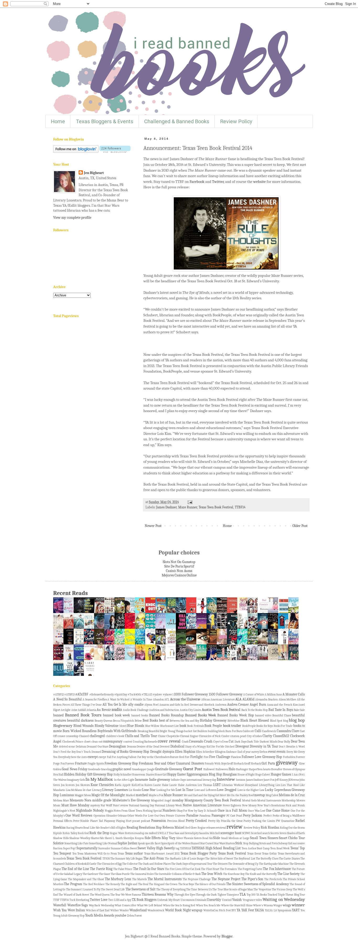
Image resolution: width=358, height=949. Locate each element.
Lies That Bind (290, 785)
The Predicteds (273, 879)
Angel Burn (258, 704)
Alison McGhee (287, 699)
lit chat (87, 790)
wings (287, 905)
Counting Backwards (145, 741)
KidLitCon (138, 785)
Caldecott (248, 731)
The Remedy (112, 884)
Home (58, 121)
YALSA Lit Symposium (278, 910)
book (183, 726)
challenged (97, 736)
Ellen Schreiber (205, 752)
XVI (233, 910)
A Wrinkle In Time (141, 699)
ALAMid (248, 699)
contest (127, 741)
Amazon (164, 704)
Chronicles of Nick (210, 736)
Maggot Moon (83, 795)
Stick (238, 843)
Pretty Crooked (196, 821)
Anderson (220, 704)
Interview (226, 779)
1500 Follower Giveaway (225, 694)
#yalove (157, 694)
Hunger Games (281, 774)
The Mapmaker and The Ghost (86, 879)
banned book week (116, 715)
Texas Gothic (269, 853)
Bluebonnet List (169, 726)
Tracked (272, 894)
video (259, 900)
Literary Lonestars (115, 790)
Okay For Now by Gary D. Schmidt (197, 810)
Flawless (236, 757)
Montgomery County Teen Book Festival (213, 800)
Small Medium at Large (235, 838)
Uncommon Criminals (193, 900)
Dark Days (241, 741)
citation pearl (238, 736)
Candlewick (269, 731)
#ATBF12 (58, 694)
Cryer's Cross (220, 741)
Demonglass (117, 746)
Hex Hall (58, 774)
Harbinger (242, 769)
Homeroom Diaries (143, 774)
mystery (95, 805)
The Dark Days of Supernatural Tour (191, 864)
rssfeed (153, 833)
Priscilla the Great (232, 821)
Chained (84, 736)
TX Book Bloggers (144, 900)
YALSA (259, 910)
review (234, 826)
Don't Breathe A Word (292, 746)
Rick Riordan (270, 827)
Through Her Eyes (184, 894)
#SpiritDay (120, 694)
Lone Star (148, 790)
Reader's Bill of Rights (113, 827)
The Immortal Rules (142, 874)
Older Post (300, 526)
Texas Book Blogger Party (199, 853)
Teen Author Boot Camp (256, 848)
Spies (164, 843)
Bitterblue (233, 720)
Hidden (69, 774)
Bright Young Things (171, 731)
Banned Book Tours (83, 714)
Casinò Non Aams (179, 571)
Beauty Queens (103, 720)
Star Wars (219, 843)
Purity (247, 821)
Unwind (227, 900)
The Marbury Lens (118, 879)
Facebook (197, 181)
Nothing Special (152, 810)
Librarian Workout (233, 785)
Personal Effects (62, 821)
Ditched (230, 746)
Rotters (129, 833)
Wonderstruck (156, 910)
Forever (300, 757)
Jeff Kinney (281, 780)
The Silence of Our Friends (210, 884)
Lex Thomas (205, 785)
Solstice (58, 843)
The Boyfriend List (244, 858)
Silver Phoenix (184, 838)
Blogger (226, 936)
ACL (166, 699)
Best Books (150, 720)
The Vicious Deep (282, 889)
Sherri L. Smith (114, 838)
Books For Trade (283, 726)
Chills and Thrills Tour (141, 736)
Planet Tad (96, 821)
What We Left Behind (149, 905)
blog (285, 720)
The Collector (130, 864)
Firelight (196, 757)
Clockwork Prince (72, 741)
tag (177, 848)
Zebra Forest (134, 915)
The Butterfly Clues (267, 858)
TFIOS (106, 858)
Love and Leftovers (205, 790)
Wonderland (138, 910)
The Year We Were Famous (125, 894)
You (303, 910)
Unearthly (214, 900)
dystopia (168, 752)
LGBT (217, 785)
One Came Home (278, 810)
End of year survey (248, 752)
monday (177, 800)
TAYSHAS (185, 848)
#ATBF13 (69, 694)
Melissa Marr (61, 800)
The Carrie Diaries (289, 858)
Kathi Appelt (123, 785)
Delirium (81, 746)
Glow (302, 763)
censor (61, 736)
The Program (73, 884)
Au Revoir (104, 710)
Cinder (225, 736)
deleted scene (67, 746)
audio (117, 709)
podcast (145, 821)
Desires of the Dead (148, 746)
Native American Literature (202, 805)
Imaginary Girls (76, 780)
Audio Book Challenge (136, 710)
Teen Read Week (280, 848)
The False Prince (122, 869)
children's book (115, 736)
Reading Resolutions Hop (144, 827)
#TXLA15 (147, 694)
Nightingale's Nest (64, 810)
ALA (238, 699)
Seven (283, 833)
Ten (74, 853)
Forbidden (289, 757)
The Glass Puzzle (120, 874)
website (259, 181)
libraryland (251, 785)
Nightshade (84, 810)
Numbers (169, 810)
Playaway (109, 821)
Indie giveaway (159, 780)
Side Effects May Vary (160, 838)
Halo (232, 769)
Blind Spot (276, 720)
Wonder (124, 910)
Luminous (67, 795)
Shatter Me (97, 838)
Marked (130, 795)
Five (206, 757)
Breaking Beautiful (148, 731)
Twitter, (218, 181)
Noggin (109, 810)
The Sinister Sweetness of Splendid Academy (257, 884)
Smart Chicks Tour (292, 838)
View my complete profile (72, 217)
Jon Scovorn (68, 785)
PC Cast (230, 815)
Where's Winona (263, 905)
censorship (72, 736)
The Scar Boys (186, 884)
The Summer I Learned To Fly (83, 889)
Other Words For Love (140, 815)
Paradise (192, 815)
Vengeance (249, 900)
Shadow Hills (61, 838)
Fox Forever (67, 763)
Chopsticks (172, 736)
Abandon (158, 699)
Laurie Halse (161, 785)
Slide (216, 838)
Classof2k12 (281, 736)
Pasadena (204, 815)
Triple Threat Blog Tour (291, 894)
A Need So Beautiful (67, 699)
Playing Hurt (124, 821)
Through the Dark (206, 894)
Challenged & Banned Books (176, 121)
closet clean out (93, 741)
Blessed (263, 720)
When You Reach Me (208, 905)
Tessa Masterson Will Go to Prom (97, 853)
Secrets (274, 833)
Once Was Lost (256, 810)
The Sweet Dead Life (113, 889)
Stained (195, 843)
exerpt (102, 757)
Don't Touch (83, 752)
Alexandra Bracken (266, 699)
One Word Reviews (79, 815)
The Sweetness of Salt (140, 889)
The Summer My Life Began (126, 858)
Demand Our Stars (97, 746)
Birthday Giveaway (213, 720)
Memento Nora (80, 800)
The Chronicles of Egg (109, 864)
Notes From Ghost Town (128, 810)
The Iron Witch (211, 874)
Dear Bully (284, 741)
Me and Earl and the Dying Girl (201, 795)
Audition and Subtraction (164, 710)
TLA (243, 894)
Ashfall (82, 710)
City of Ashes (254, 736)
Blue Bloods (135, 726)
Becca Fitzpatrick (123, 720)
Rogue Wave (117, 833)
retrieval (221, 827)
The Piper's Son (252, 879)
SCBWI (246, 833)
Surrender (104, 848)
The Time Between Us (199, 889)
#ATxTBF (81, 694)
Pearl (239, 815)
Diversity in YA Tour (264, 746)
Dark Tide (253, 741)
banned (58, 715)
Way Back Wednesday (101, 905)
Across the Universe (185, 699)
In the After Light (124, 780)
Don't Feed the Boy (64, 752)
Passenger (218, 815)
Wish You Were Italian (69, 910)
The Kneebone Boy (234, 874)
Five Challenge (219, 757)
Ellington (220, 752)
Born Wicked (72, 731)
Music (57, 805)
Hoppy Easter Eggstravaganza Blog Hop (194, 774)
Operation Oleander (105, 815)
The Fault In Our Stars (148, 869)
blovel (123, 726)
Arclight (65, 710)
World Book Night (178, 910)
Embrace (231, 752)
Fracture (81, 763)
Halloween (221, 769)
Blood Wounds (83, 726)
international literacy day (201, 780)
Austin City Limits (190, 710)
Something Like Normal (103, 843)
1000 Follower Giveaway (191, 694)
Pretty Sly (214, 821)
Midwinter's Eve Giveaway (131, 800)
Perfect (267, 815)
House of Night (246, 774)
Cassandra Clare (288, 731)
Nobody (98, 810)
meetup (259, 795)
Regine (202, 827)
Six (211, 838)
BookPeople (249, 726)
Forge (56, 763)
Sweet (133, 848)
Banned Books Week (200, 715)
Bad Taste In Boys (280, 710)
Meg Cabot (272, 795)
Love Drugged (226, 790)
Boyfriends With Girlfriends (117, 731)
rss (146, 833)
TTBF (56, 900)
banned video (263, 715)
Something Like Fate (76, 843)
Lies (277, 785)
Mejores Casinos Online (179, 575)
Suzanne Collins (120, 848)
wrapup (197, 910)
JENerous (293, 780)
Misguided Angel (161, 800)
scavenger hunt (230, 833)
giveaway (287, 762)
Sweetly (169, 848)
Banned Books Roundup (166, 715)
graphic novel (121, 769)
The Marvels (139, 879)
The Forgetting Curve (250, 869)
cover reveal (169, 741)
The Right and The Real (134, 884)
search (266, 833)
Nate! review (120, 805)
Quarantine (288, 821)
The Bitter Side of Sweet (219, 858)
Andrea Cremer (238, 704)
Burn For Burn (233, 731)
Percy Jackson (252, 815)
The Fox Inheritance (277, 869)
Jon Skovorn (83, 785)
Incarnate (141, 780)
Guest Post (192, 768)
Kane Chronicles (102, 785)
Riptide (57, 833)
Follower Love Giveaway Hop (262, 757)
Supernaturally (87, 848)
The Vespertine (262, 889)
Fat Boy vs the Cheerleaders (153, 757)
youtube (120, 915)
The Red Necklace (94, 884)
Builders (202, 731)
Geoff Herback (252, 763)
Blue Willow (152, 726)
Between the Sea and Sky (184, 720)
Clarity (267, 736)
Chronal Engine (189, 736)
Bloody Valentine (107, 726)
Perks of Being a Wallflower (289, 815)
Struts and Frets (268, 843)
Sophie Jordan (127, 843)
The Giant (104, 874)
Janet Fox (269, 780)
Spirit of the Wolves (179, 843)
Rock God (83, 833)
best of (164, 720)
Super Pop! (69, 848)
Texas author (134, 853)
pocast (136, 821)
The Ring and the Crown (163, 884)
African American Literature (218, 699)
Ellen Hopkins (185, 752)
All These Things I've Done (86, 704)
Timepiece (233, 894)
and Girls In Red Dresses (184, 704)
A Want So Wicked (118, 699)
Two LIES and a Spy (119, 900)
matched (142, 795)
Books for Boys (264, 726)
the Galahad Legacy (70, 874)
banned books (139, 715)
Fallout (132, 757)
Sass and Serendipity (187, 833)
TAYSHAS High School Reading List (216, 848)
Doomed (96, 752)
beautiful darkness (80, 720)
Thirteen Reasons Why (157, 894)
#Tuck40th (134, 694)
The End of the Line (75, 869)
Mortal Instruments (269, 800)
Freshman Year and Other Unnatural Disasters (171, 763)
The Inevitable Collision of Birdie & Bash (177, 874)
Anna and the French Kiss (282, 704)
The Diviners (220, 864)
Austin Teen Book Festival (221, 709)
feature (174, 757)
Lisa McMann (74, 790)
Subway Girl (285, 843)
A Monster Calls (294, 694)
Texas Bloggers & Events (104, 121)
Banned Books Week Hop (235, 715)
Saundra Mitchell (209, 833)
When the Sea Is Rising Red (179, 905)
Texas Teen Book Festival (216, 507)
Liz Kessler (135, 790)
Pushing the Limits (263, 821)
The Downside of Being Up (243, 864)
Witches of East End (98, 910)
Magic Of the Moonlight (108, 795)
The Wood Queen (100, 894)
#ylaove (167, 694)
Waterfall (59, 905)
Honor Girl (161, 774)
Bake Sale (299, 710)
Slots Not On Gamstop (179, 562)
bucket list (190, 731)
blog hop (297, 720)
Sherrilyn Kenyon (133, 838)
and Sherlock (206, 704)
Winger (277, 905)
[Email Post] (189, 502)
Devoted (165, 746)
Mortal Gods (249, 800)
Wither (114, 910)
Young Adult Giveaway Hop (69, 915)
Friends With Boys (215, 763)
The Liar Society (288, 874)
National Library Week (168, 805)
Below (138, 720)
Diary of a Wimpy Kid (197, 746)
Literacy (97, 790)
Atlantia (91, 710)
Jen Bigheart (94, 173)
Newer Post (153, 526)
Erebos (263, 752)
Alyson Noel (151, 704)
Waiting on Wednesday (284, 899)
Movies (300, 800)
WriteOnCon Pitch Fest (217, 910)
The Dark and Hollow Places (154, 864)
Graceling (106, 769)
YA (238, 910)
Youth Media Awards (99, 915)
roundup (139, 833)
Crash (185, 741)
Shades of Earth (296, 833)
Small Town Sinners (264, 838)
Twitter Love (98, 900)
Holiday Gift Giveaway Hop (93, 774)
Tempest (65, 853)
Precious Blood (176, 821)
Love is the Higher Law (250, 790)
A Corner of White (253, 694)
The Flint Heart (210, 869)
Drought (155, 752)
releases (210, 827)
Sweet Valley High (150, 848)
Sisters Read (201, 838)
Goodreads (94, 769)
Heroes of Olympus (294, 769)
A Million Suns (273, 694)
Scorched (256, 833)
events (280, 752)
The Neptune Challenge (197, 879)
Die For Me (217, 746)
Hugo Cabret (262, 774)
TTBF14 (240, 507)
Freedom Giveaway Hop (121, 763)
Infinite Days (178, 780)
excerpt (93, 757)
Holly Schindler (122, 774)
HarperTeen (256, 769)
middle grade (101, 800)
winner (298, 904)
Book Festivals (195, 726)
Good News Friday (74, 769)
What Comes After (125, 905)
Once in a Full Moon (232, 810)
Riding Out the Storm (292, 827)
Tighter (222, 894)
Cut (231, 741)
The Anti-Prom (153, 858)
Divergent (242, 746)
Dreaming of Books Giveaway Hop (125, 752)
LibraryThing (266, 785)
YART (296, 910)
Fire (187, 757)
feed (181, 757)
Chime (162, 736)
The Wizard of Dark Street (73, 894)
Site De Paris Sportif (179, 566)
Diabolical (177, 746)
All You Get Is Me (114, 704)
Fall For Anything (117, 757)
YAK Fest (247, 910)
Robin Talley (70, 833)
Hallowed (209, 769)
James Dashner (166, 507)
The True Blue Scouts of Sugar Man (232, 889)
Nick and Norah (295, 805)
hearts (266, 769)
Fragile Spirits (96, 763)
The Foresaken (228, 869)
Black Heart (248, 720)
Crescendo (196, 741)
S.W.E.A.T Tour (166, 833)
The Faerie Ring (101, 869)
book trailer (232, 725)
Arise (74, 710)
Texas (121, 853)
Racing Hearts (74, 827)
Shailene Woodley (79, 838)
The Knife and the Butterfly (261, 874)
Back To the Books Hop (254, 710)
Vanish (237, 900)
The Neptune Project (225, 879)
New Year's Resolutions (271, 805)
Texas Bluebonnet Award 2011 (162, 853)
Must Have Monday (75, 805)
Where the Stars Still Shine (237, 905)
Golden (57, 769)
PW (278, 821)
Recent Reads (70, 593)
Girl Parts (268, 763)
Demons (131, 746)
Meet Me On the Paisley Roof (236, 795)
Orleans (122, 815)
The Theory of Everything (171, 889)
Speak (141, 843)
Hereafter (276, 769)
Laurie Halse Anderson (183, 785)
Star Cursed (207, 843)
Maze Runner (187, 507)
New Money (249, 805)
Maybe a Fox (156, 795)
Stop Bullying (251, 843)
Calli (258, 731)
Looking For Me (165, 790)
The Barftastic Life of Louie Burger (185, 858)
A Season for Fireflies (95, 699)
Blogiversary (62, 725)
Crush (208, 741)
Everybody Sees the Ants (72, 757)
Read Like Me (91, 827)
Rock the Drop (99, 833)
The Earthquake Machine (274, 864)
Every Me (292, 752)
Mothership (289, 800)
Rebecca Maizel (173, 827)
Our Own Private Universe (170, 815)
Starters (230, 843)
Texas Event (254, 853)
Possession (158, 821)
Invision (240, 780)
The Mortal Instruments (165, 879)
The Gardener (90, 874)
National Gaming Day (141, 805)
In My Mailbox (99, 779)
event (272, 752)
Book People (213, 726)
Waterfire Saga (77, 905)
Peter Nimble (81, 821)
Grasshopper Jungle (143, 769)
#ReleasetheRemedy (101, 694)
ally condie (136, 704)
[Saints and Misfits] (243, 609)
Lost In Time (184, 790)
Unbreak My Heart (168, 900)
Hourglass (230, 774)
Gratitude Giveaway (168, 769)
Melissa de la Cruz (292, 795)
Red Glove (191, 827)
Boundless (89, 731)
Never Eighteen (232, 805)
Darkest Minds (268, 741)
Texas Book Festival (232, 853)
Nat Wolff (106, 805)
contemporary (112, 741)
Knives (148, 785)
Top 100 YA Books (257, 894)
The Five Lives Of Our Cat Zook (182, 869)
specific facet (153, 843)
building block (216, 731)
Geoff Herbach (235, 763)
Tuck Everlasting (79, 900)
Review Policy (236, 121)
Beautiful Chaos (281, 715)
